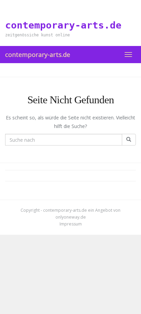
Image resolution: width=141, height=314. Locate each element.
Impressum (71, 224)
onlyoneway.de (70, 217)
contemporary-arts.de (37, 54)
